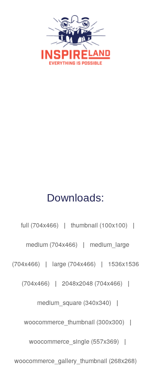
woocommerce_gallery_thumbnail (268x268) (75, 360)
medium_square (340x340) (74, 302)
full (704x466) (39, 224)
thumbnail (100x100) (99, 224)
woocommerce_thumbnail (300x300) (74, 321)
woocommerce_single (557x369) (74, 341)
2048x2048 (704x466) (92, 283)
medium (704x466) (51, 244)
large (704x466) (74, 263)
